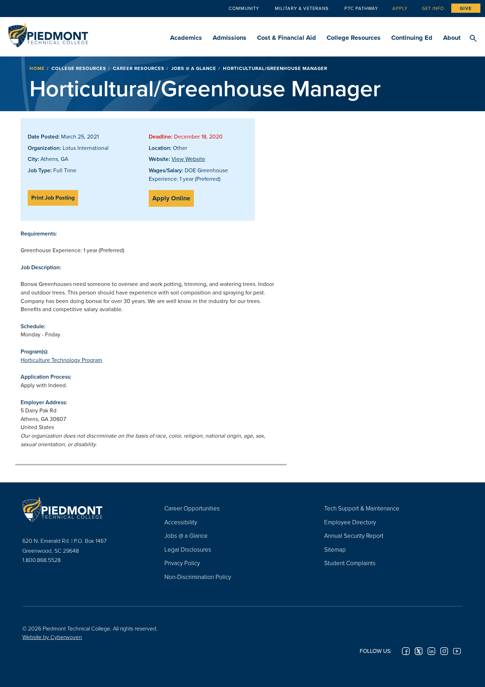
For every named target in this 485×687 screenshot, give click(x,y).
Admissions (229, 37)
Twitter (419, 651)
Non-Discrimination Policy (197, 577)
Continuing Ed (411, 37)
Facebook (406, 651)
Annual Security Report (353, 535)
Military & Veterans (302, 8)
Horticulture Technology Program (61, 360)
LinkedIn (431, 651)
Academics (186, 37)
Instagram (444, 651)
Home (37, 68)
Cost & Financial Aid (286, 37)
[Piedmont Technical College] (82, 509)
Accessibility (180, 522)
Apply (400, 8)
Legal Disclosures (187, 549)
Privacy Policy (182, 563)
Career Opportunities (192, 508)
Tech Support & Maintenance (361, 508)
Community (244, 8)
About (452, 37)
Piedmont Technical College (48, 33)
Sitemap (335, 549)
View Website (188, 159)
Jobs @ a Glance (193, 68)
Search (473, 39)
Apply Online (171, 198)
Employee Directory (350, 522)
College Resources (354, 37)
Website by (52, 637)
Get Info (433, 8)
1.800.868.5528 (41, 560)
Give (466, 8)
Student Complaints (350, 563)
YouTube (457, 651)
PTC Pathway (361, 8)
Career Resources (138, 68)
